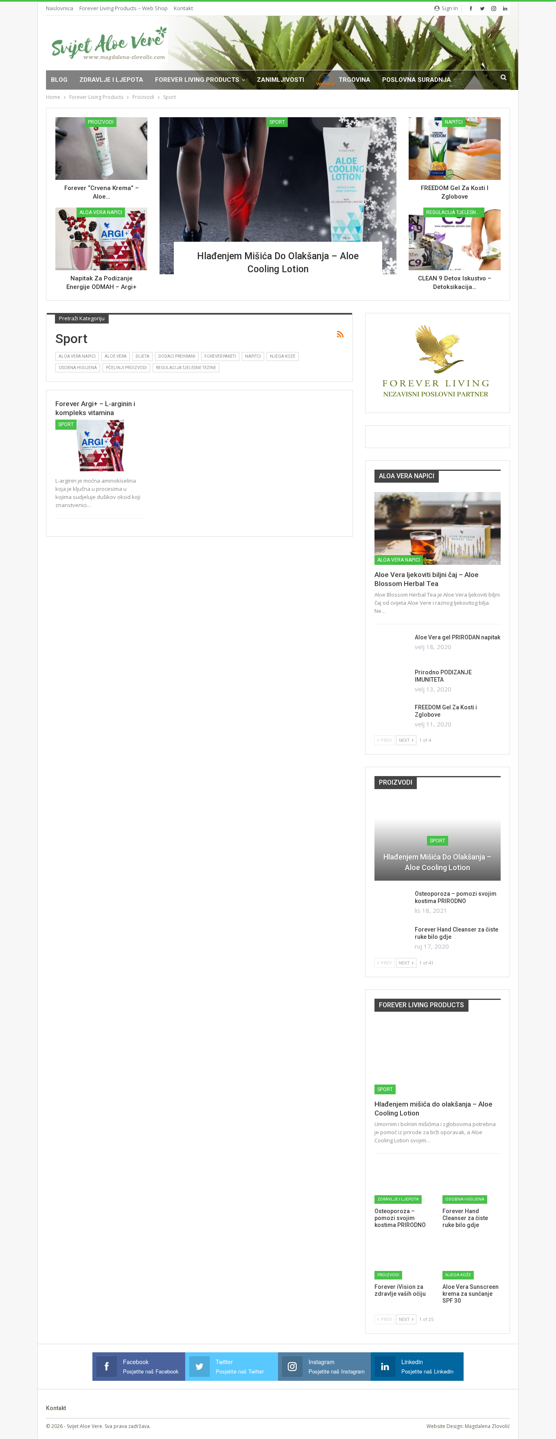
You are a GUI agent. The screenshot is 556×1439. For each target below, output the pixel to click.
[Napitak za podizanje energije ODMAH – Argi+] (101, 239)
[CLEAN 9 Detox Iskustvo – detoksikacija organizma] (455, 239)
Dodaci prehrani (176, 356)
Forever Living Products (197, 79)
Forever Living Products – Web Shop (123, 8)
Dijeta (142, 356)
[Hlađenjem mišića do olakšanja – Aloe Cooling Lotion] (278, 196)
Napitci (454, 122)
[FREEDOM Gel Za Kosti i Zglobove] (455, 148)
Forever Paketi (220, 356)
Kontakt (183, 8)
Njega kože (283, 356)
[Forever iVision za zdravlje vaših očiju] (403, 1259)
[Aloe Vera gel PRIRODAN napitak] (391, 647)
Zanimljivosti (280, 79)
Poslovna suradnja (416, 79)
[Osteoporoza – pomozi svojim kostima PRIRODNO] (391, 903)
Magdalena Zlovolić (487, 1426)
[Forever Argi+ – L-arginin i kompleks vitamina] (99, 445)
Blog (59, 79)
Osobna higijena (78, 367)
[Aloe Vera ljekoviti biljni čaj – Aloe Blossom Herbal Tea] (437, 528)
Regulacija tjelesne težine (455, 212)
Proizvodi (101, 122)
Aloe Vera (116, 356)
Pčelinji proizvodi (126, 367)
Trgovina (354, 79)
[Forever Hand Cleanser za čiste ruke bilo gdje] (391, 939)
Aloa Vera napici (100, 212)
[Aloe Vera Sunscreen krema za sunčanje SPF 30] (471, 1259)
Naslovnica (59, 8)
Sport (277, 122)
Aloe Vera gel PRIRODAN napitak (457, 637)
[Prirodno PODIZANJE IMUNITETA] (391, 682)
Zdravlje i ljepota (111, 79)
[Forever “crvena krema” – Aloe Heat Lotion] (101, 148)
